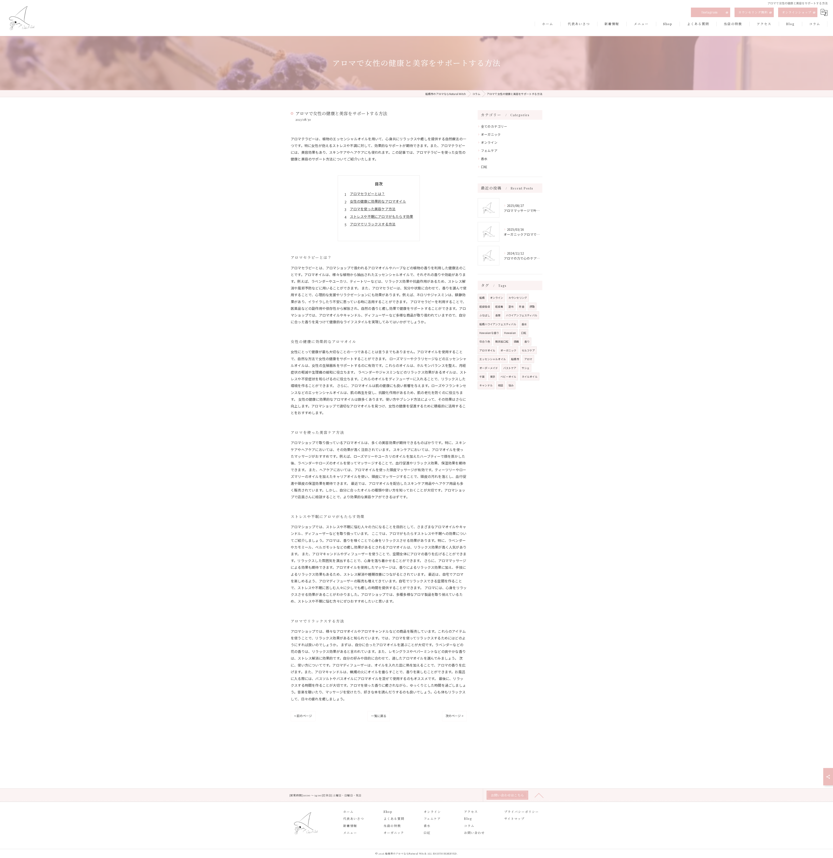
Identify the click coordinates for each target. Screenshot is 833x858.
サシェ (526, 368)
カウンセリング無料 (753, 12)
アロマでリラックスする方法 (373, 224)
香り (527, 341)
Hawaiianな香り (489, 333)
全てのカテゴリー (494, 126)
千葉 (482, 376)
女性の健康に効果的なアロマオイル (378, 201)
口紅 (484, 166)
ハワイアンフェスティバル (521, 315)
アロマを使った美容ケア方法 (373, 208)
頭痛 (516, 341)
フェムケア (489, 150)
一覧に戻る (378, 716)
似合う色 (484, 341)
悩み (511, 385)
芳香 (521, 306)
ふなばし (484, 315)
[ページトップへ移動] (539, 795)
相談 (500, 385)
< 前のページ (303, 716)
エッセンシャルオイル (492, 359)
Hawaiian (510, 333)
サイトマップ (514, 819)
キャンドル (486, 385)
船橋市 (515, 359)
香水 (484, 158)
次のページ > (454, 716)
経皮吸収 (484, 306)
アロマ (528, 359)
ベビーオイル (508, 376)
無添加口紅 (501, 341)
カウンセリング (517, 297)
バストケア (510, 368)
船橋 (482, 297)
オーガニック (491, 134)
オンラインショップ (796, 12)
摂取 (532, 306)
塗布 (511, 306)
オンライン (489, 142)
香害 (497, 315)
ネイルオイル (530, 376)
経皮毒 (499, 306)
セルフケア (528, 350)
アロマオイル (487, 350)
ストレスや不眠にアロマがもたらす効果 (381, 216)
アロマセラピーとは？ (367, 193)
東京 (492, 376)
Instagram (710, 12)
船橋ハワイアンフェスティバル (497, 324)
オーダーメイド (488, 368)
